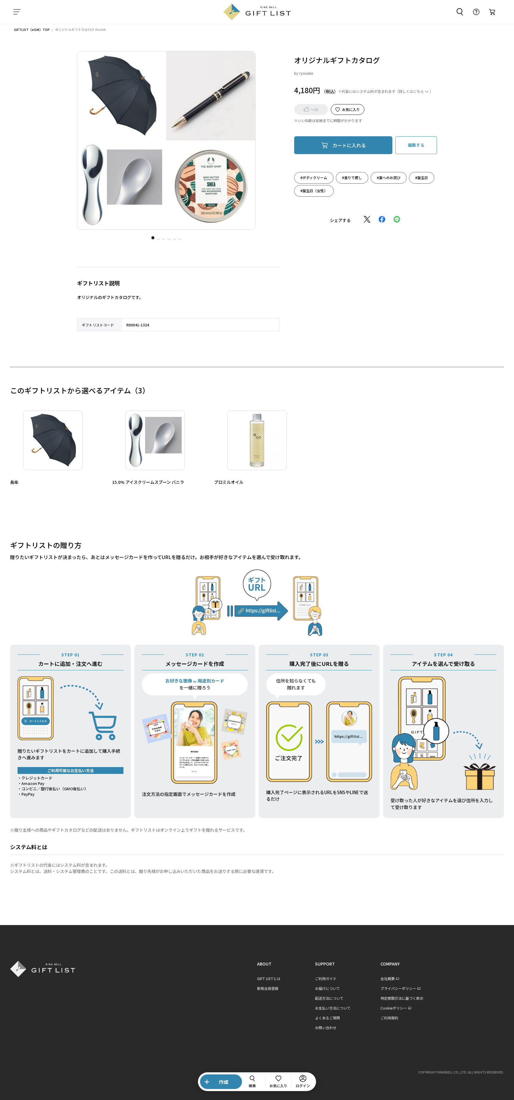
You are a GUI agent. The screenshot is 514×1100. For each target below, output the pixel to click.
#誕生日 (421, 177)
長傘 (14, 482)
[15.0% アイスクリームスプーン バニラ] (155, 440)
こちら (418, 90)
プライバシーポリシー (398, 988)
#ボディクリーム (313, 177)
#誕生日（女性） (313, 190)
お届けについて (327, 988)
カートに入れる (349, 144)
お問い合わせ (325, 1027)
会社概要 (387, 978)
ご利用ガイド (325, 978)
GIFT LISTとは (268, 978)
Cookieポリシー (393, 1007)
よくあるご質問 (327, 1017)
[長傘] (53, 440)
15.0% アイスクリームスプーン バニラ (148, 482)
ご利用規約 (389, 1017)
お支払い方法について (333, 1007)
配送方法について (329, 998)
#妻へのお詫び (388, 177)
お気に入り (351, 109)
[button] (152, 237)
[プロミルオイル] (257, 440)
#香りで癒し (352, 177)
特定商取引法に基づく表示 (401, 998)
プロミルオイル (228, 482)
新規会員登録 (267, 988)
